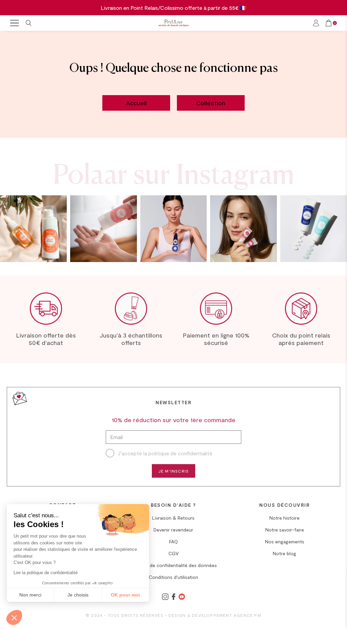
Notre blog (284, 553)
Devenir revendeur (173, 530)
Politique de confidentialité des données (173, 565)
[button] (14, 617)
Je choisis (77, 595)
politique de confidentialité (180, 453)
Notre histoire (284, 518)
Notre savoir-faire (284, 530)
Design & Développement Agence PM (214, 615)
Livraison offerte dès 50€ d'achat (46, 338)
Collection (210, 103)
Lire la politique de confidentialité (46, 572)
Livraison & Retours (173, 518)
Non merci (30, 595)
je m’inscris (173, 471)
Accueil (136, 103)
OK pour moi (125, 595)
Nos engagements (284, 541)
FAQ (173, 541)
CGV (173, 553)
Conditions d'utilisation (173, 577)
